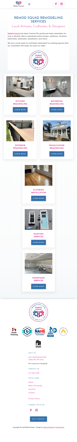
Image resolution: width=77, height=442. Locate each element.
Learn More (20, 110)
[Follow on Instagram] (61, 4)
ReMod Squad (14, 33)
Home (30, 382)
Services (31, 389)
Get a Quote (38, 419)
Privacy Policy (34, 399)
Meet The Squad (35, 386)
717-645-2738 (33, 373)
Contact (31, 393)
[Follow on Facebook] (56, 4)
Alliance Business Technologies (53, 427)
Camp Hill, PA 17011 (36, 359)
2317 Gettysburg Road (37, 357)
